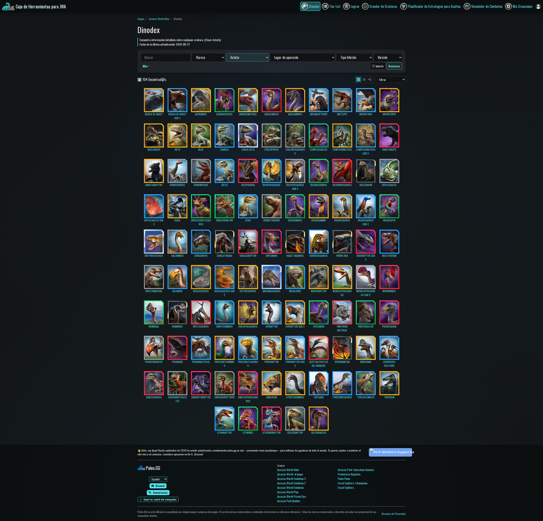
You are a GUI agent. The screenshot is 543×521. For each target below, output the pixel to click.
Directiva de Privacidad (394, 513)
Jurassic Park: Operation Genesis (356, 469)
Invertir (380, 66)
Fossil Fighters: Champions (353, 483)
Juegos (140, 19)
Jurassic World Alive (159, 19)
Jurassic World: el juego (290, 474)
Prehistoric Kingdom (349, 474)
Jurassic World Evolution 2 (291, 483)
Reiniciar (394, 66)
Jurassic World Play (287, 492)
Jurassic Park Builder (288, 501)
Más (145, 66)
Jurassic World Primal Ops (291, 496)
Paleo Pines (344, 478)
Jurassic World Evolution (290, 487)
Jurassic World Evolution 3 (291, 478)
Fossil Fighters (346, 487)
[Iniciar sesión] (538, 6)
